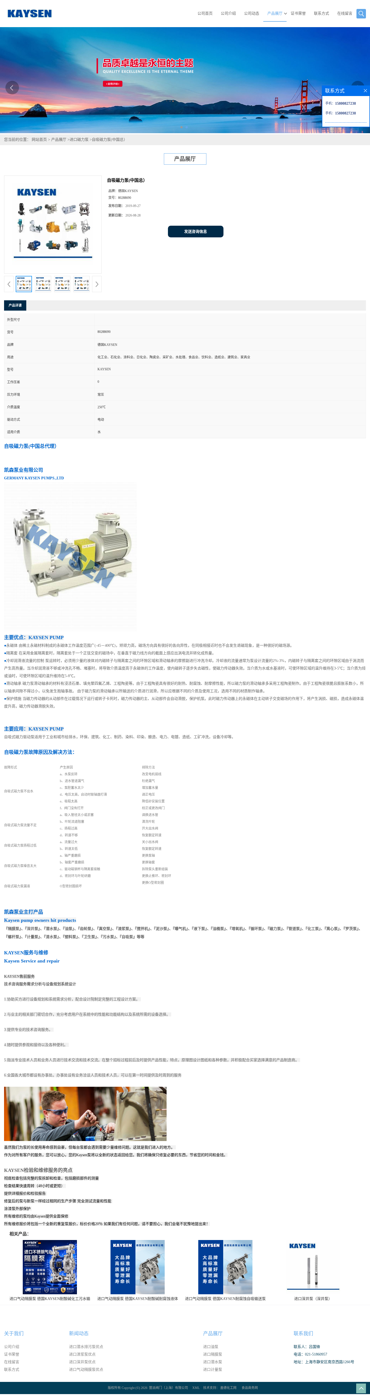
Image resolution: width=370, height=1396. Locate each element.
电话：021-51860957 (310, 1354)
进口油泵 (210, 1347)
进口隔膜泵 (212, 1354)
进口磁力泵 (79, 140)
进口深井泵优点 (82, 1362)
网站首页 (39, 140)
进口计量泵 (212, 1370)
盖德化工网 (228, 1388)
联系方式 (321, 13)
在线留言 (344, 13)
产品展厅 (275, 13)
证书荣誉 (298, 13)
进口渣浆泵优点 (82, 1354)
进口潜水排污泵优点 (86, 1347)
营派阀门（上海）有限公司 (168, 1388)
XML (196, 1388)
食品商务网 (250, 1388)
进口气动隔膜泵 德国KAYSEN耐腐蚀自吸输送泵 (225, 1299)
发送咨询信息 (195, 232)
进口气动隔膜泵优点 (86, 1370)
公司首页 (205, 13)
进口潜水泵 (212, 1362)
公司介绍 (228, 13)
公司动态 (251, 13)
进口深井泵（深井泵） (313, 1299)
